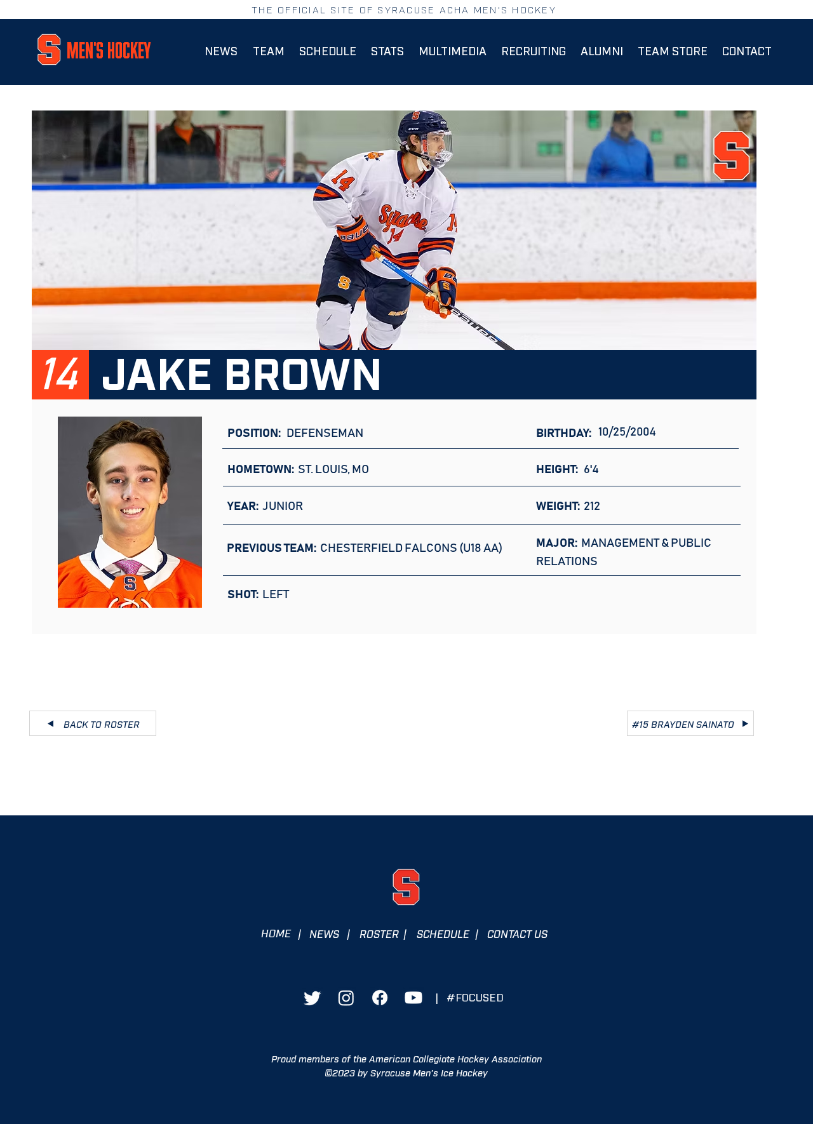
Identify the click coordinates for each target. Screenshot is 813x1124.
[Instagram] (346, 997)
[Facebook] (380, 997)
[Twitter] (312, 997)
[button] (268, 50)
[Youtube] (413, 997)
